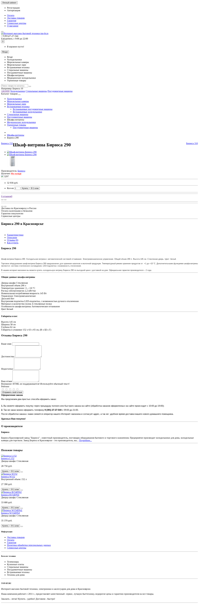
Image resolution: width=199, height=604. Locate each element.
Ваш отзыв (6, 381)
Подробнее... (85, 440)
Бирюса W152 (8, 476)
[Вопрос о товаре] (2, 199)
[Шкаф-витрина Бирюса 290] (22, 152)
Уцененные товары (16, 125)
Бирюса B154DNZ (10, 495)
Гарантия (11, 20)
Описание (12, 237)
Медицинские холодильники (21, 122)
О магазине (12, 26)
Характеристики (15, 235)
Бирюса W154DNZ (10, 513)
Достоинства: (8, 356)
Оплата (10, 15)
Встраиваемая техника (18, 106)
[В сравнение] (5, 199)
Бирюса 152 (7, 143)
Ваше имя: (6, 344)
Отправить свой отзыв (12, 392)
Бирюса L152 (7, 458)
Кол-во (10, 188)
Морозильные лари (16, 104)
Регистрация (13, 8)
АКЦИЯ (5, 91)
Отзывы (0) (12, 240)
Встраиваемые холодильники (27, 112)
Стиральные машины (36, 91)
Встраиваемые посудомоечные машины (32, 109)
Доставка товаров (16, 18)
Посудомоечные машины (60, 91)
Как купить (12, 242)
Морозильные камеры (18, 101)
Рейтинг (5, 386)
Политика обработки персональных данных (29, 545)
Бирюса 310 (192, 143)
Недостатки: (7, 369)
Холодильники (17, 91)
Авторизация (13, 10)
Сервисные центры (16, 23)
